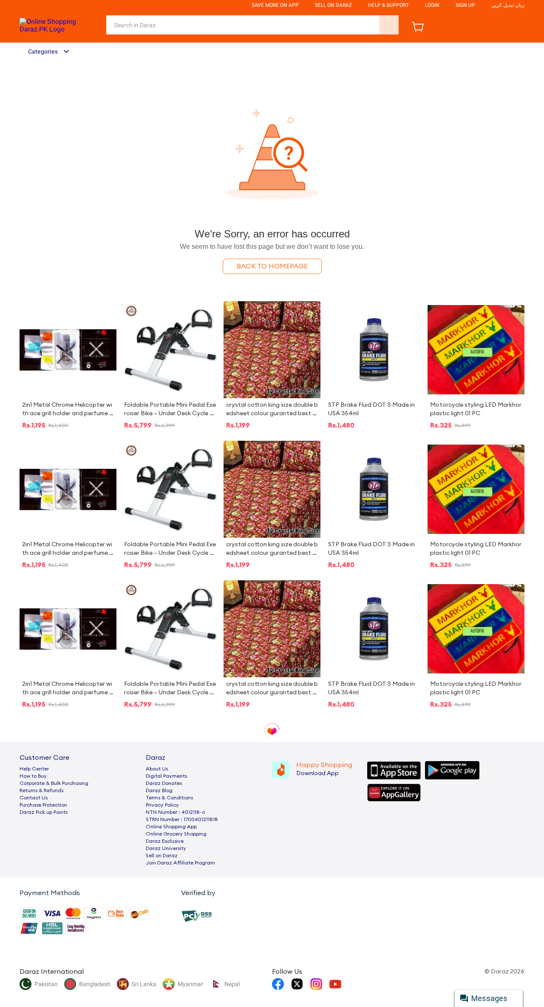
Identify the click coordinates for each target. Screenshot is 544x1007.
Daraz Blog (159, 790)
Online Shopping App (171, 826)
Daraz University (166, 848)
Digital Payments (166, 776)
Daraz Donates (164, 783)
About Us (157, 768)
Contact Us (34, 797)
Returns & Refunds (41, 790)
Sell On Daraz (333, 5)
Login (432, 5)
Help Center (34, 768)
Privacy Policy (162, 804)
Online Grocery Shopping (176, 833)
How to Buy (33, 776)
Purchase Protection (43, 804)
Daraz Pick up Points (44, 812)
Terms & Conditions (169, 797)
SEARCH (389, 24)
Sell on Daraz (162, 855)
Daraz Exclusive (165, 841)
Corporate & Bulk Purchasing (54, 783)
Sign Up (465, 5)
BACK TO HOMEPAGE (272, 266)
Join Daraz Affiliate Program (180, 862)
